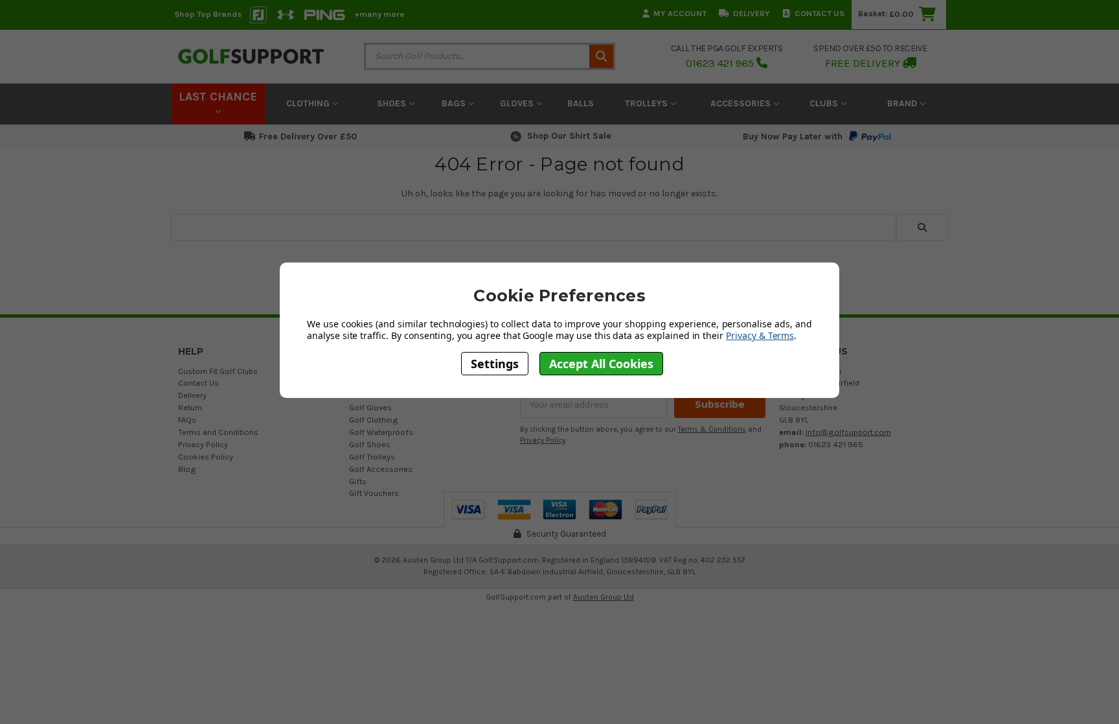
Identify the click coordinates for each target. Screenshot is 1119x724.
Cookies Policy (205, 456)
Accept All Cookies (601, 363)
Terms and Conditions (218, 432)
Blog (187, 469)
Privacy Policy (203, 444)
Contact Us (819, 13)
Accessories (741, 103)
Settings (495, 363)
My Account (679, 13)
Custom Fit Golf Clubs (218, 371)
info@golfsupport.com (848, 432)
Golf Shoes (369, 444)
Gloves (518, 103)
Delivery (751, 13)
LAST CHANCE (218, 96)
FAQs (187, 420)
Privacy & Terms (760, 335)
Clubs (825, 103)
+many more (379, 14)
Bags (455, 103)
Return (190, 407)
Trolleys (647, 103)
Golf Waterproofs (381, 432)
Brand (903, 103)
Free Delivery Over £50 (308, 136)
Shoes (393, 103)
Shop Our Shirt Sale (569, 135)
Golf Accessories (381, 469)
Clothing (309, 103)
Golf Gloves (370, 407)
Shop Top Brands (208, 14)
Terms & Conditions (712, 429)
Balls (580, 103)
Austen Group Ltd (603, 596)
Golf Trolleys (372, 456)
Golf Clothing (373, 420)
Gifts (358, 481)
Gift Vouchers (374, 493)
